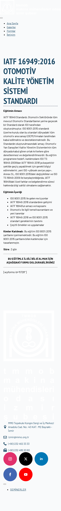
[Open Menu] (1, 17)
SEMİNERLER (18, 489)
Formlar (11, 30)
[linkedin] (41, 459)
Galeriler (11, 27)
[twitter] (26, 459)
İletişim (11, 34)
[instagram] (10, 459)
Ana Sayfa (12, 23)
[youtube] (26, 474)
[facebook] (10, 474)
